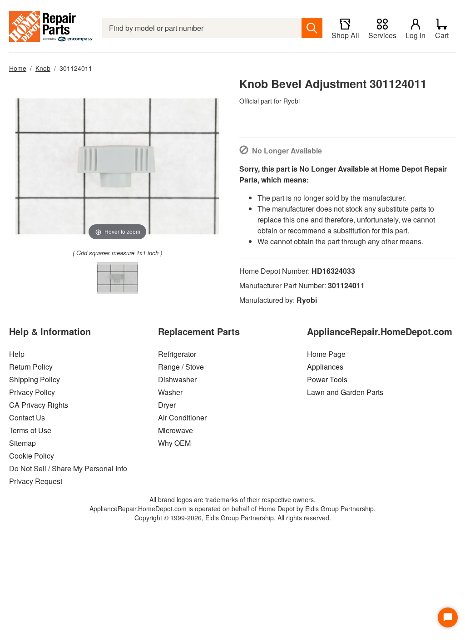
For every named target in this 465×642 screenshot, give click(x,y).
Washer (170, 392)
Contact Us (27, 417)
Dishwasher (177, 379)
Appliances (325, 366)
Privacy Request (35, 481)
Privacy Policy (32, 392)
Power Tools (327, 379)
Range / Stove (181, 366)
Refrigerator (177, 354)
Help (17, 354)
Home (17, 68)
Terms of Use (30, 430)
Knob (42, 68)
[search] (312, 28)
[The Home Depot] (51, 28)
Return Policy (31, 366)
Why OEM (174, 443)
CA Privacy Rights (38, 405)
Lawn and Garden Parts (345, 392)
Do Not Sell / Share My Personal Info (68, 468)
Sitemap (22, 443)
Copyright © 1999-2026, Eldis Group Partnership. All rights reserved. (232, 517)
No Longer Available (287, 150)
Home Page (326, 354)
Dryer (167, 405)
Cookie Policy (31, 455)
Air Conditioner (182, 417)
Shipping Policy (34, 379)
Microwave (175, 430)
